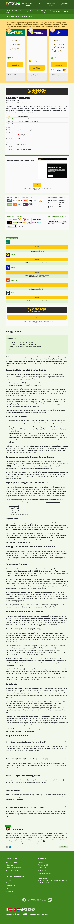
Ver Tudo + (13, 350)
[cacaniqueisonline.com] (13, 4)
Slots (42, 4)
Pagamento (56, 11)
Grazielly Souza (16, 100)
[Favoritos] (66, 4)
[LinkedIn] (10, 847)
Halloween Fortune (44, 873)
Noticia (65, 11)
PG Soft (8, 880)
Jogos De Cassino (43, 11)
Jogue (37, 247)
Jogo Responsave (12, 862)
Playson (8, 888)
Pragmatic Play (11, 886)
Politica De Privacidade (13, 868)
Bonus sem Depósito (28, 4)
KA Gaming (9, 891)
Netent (8, 883)
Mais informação (15, 64)
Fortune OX (42, 868)
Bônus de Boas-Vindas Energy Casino (22, 342)
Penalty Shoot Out (44, 870)
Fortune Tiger (42, 862)
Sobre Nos (9, 865)
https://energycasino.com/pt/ (24, 130)
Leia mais (63, 846)
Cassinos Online (52, 4)
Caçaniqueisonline (11, 16)
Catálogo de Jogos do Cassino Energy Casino (25, 344)
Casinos (20, 16)
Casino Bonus (31, 11)
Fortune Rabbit (43, 865)
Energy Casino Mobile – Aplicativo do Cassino (25, 347)
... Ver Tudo (20, 226)
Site (37, 184)
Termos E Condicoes (13, 870)
